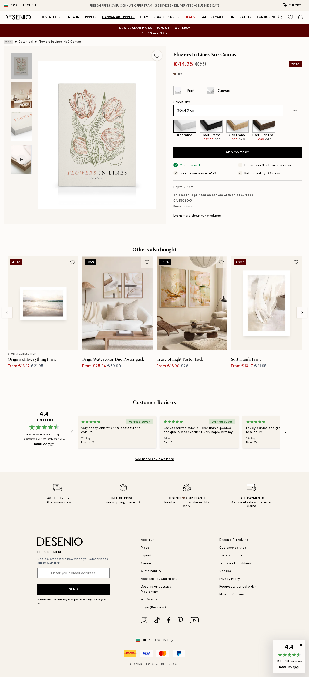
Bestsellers (52, 17)
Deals (190, 17)
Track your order (231, 555)
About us (147, 540)
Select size (182, 102)
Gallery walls (213, 17)
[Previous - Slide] (169, 130)
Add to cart (237, 152)
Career (146, 563)
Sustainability (151, 571)
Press (145, 548)
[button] (293, 110)
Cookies (225, 571)
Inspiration (241, 17)
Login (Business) (153, 607)
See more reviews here (154, 459)
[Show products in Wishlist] (290, 17)
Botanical (26, 42)
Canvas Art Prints (118, 17)
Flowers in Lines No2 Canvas (60, 42)
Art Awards (149, 599)
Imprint (146, 555)
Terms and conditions (235, 563)
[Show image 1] (21, 66)
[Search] (280, 17)
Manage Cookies (232, 594)
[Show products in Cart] (300, 17)
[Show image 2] (21, 95)
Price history (182, 206)
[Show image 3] (21, 126)
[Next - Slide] (305, 130)
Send (73, 589)
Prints (91, 17)
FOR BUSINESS (268, 17)
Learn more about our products (197, 216)
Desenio (167, 664)
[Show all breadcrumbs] (8, 42)
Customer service (232, 548)
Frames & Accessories (159, 17)
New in (74, 17)
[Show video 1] (21, 159)
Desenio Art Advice (233, 540)
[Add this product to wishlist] (157, 55)
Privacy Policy (66, 599)
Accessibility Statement (159, 579)
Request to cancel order (237, 586)
